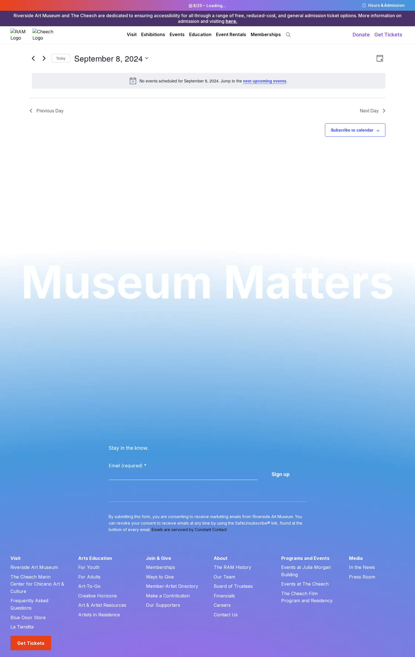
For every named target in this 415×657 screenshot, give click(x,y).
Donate (361, 35)
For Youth (89, 567)
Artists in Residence (99, 614)
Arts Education (95, 558)
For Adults (89, 577)
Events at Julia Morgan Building (306, 570)
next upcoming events (264, 81)
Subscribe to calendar (352, 130)
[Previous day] (33, 58)
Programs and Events (305, 558)
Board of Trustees (233, 586)
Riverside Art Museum (34, 567)
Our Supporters (163, 605)
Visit (132, 34)
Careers (222, 605)
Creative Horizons (97, 596)
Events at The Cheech (305, 584)
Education (200, 34)
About (221, 558)
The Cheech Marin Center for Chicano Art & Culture (37, 584)
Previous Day (50, 110)
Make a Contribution (168, 596)
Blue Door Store (28, 617)
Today (60, 58)
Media (356, 558)
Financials (224, 596)
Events (177, 34)
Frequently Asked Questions (29, 604)
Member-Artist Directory (172, 586)
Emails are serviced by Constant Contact (189, 529)
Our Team (224, 577)
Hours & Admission (386, 5)
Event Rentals (231, 34)
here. (231, 21)
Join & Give (158, 558)
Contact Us (226, 614)
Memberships (266, 34)
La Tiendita (22, 627)
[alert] (208, 81)
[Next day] (44, 58)
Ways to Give (160, 577)
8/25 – (209, 5)
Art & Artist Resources (102, 605)
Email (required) (128, 465)
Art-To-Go (89, 586)
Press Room (362, 577)
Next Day (369, 110)
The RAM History (232, 567)
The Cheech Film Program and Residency (307, 597)
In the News (362, 567)
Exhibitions (153, 34)
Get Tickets (388, 35)
